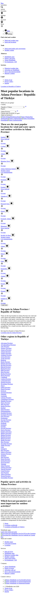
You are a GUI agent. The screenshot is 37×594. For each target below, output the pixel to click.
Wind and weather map (11, 40)
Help (8, 31)
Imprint (7, 83)
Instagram (28, 581)
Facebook (28, 580)
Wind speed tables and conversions (15, 48)
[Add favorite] (7, 136)
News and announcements (12, 71)
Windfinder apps (9, 57)
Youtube (27, 583)
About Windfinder (10, 60)
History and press (10, 58)
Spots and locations (10, 42)
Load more (4, 305)
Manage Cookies (10, 73)
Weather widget (9, 50)
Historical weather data (11, 68)
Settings (10, 34)
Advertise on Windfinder (12, 70)
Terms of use (8, 80)
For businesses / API (11, 62)
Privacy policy (9, 81)
